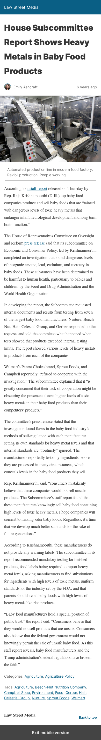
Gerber (71, 692)
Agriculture (34, 676)
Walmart (78, 698)
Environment (42, 692)
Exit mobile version (50, 732)
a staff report (37, 188)
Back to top (88, 717)
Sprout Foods (58, 698)
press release (34, 243)
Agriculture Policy (60, 676)
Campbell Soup (17, 692)
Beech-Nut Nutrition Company (60, 687)
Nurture (38, 698)
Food (59, 692)
